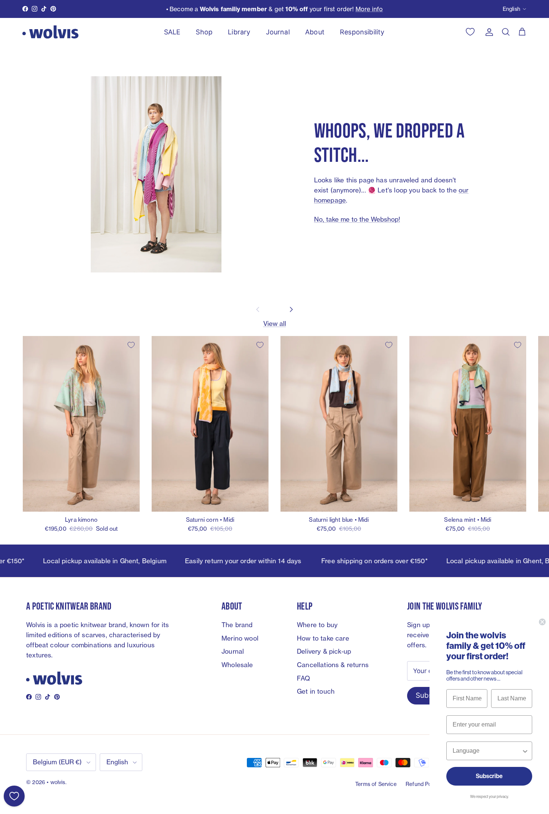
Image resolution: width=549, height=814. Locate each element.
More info (369, 9)
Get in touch (316, 691)
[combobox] (487, 751)
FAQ (303, 678)
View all (274, 323)
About (315, 32)
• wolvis (56, 782)
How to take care (323, 638)
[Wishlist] (14, 796)
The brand (237, 625)
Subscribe (489, 776)
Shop (204, 32)
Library (239, 32)
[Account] (488, 31)
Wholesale (237, 665)
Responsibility (362, 32)
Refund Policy (423, 784)
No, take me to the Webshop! (357, 219)
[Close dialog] (542, 622)
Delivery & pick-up (324, 651)
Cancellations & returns (333, 665)
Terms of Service (376, 784)
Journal (278, 32)
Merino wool (239, 638)
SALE (172, 32)
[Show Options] (525, 751)
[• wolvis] (50, 31)
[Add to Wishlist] (131, 345)
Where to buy (317, 625)
